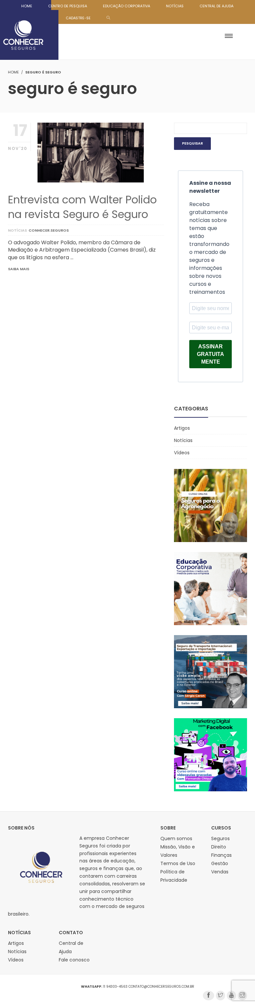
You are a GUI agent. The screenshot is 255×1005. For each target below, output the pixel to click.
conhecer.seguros (49, 230)
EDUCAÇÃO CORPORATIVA (126, 6)
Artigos (182, 428)
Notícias (17, 230)
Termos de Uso (177, 863)
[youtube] (231, 995)
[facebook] (208, 995)
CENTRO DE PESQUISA (67, 6)
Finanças (221, 855)
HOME (26, 6)
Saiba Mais (18, 269)
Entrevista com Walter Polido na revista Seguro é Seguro (82, 206)
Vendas (219, 871)
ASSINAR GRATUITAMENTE (210, 354)
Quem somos (176, 838)
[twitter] (220, 995)
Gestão (219, 863)
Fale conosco (74, 959)
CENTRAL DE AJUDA (216, 6)
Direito (218, 846)
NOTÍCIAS (175, 6)
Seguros (220, 838)
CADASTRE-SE (78, 18)
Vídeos (182, 452)
